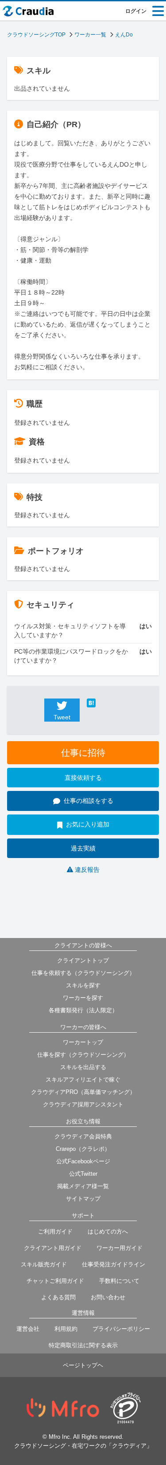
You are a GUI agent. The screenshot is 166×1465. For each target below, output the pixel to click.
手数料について (119, 1280)
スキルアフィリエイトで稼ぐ (83, 1079)
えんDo (124, 35)
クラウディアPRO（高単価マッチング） (83, 1092)
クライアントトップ (83, 960)
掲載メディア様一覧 (83, 1186)
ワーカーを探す (83, 997)
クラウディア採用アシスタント (83, 1104)
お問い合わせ (108, 1297)
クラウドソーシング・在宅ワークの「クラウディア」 (83, 1445)
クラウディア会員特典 (83, 1136)
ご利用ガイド (55, 1231)
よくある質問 (58, 1297)
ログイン (136, 11)
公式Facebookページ (83, 1161)
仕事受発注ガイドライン (113, 1264)
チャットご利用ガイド (55, 1280)
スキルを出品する (83, 1067)
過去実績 (83, 848)
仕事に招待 (83, 753)
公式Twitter (83, 1173)
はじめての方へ (108, 1231)
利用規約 (65, 1328)
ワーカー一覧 (90, 35)
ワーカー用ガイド (120, 1248)
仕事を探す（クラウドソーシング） (83, 1054)
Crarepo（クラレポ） (83, 1149)
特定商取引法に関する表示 (83, 1345)
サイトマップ (83, 1198)
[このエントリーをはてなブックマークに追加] (104, 703)
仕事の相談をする (88, 800)
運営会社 (27, 1328)
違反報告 (87, 869)
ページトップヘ (83, 1365)
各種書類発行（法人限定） (83, 1010)
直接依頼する (83, 777)
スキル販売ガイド (44, 1264)
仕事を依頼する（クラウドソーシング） (83, 973)
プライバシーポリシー (121, 1328)
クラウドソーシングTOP (36, 35)
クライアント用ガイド (52, 1248)
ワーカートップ (83, 1042)
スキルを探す (83, 985)
